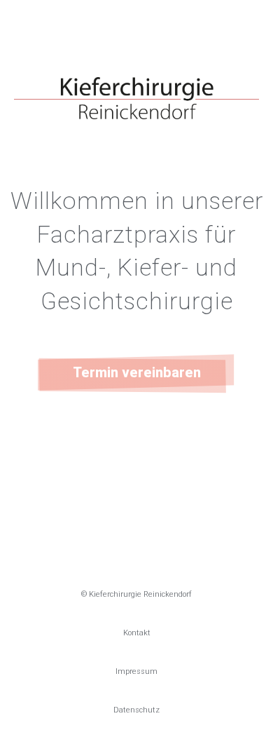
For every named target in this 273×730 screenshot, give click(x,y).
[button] (137, 372)
